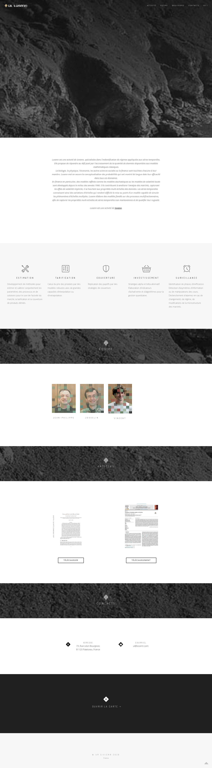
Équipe (164, 5)
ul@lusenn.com (140, 645)
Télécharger (71, 560)
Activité (151, 5)
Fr (205, 5)
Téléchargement (141, 560)
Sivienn (118, 208)
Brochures (178, 5)
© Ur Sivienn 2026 (106, 755)
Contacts (193, 5)
